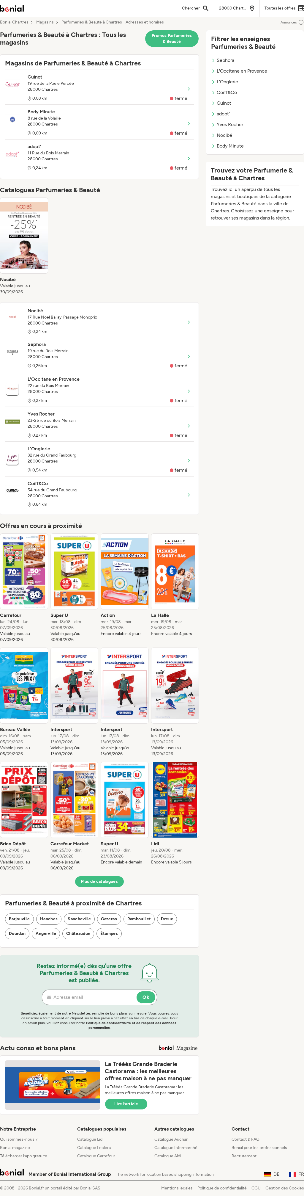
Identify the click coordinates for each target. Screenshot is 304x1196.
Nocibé (224, 135)
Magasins (45, 22)
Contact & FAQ (245, 1139)
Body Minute (230, 146)
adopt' (223, 114)
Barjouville (19, 918)
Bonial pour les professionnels (259, 1147)
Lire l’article (126, 1103)
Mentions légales (177, 1188)
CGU (256, 1188)
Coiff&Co (227, 92)
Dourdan (17, 933)
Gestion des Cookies (284, 1188)
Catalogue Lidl (90, 1139)
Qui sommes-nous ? (18, 1139)
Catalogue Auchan (171, 1139)
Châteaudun (78, 933)
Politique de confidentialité (222, 1188)
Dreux (167, 918)
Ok (145, 997)
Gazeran (109, 918)
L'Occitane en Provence (242, 71)
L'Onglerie (227, 81)
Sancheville (79, 918)
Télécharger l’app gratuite (23, 1156)
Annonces (289, 22)
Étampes (109, 933)
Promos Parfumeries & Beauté (172, 38)
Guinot (224, 103)
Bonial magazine (15, 1147)
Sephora (225, 60)
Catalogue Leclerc (94, 1147)
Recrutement (244, 1156)
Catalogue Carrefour (96, 1156)
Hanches (49, 918)
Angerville (46, 933)
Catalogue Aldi (167, 1156)
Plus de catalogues (99, 881)
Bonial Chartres (14, 22)
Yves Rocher (230, 124)
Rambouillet (139, 918)
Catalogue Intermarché (175, 1147)
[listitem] (24, 246)
